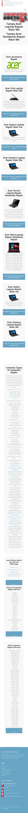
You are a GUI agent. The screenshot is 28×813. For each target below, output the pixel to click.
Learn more (4, 758)
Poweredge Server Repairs (15, 650)
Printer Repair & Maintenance (14, 447)
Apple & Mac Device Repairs (14, 574)
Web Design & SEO (14, 572)
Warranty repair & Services (14, 541)
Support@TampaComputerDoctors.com (12, 4)
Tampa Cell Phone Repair (14, 576)
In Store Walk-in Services (7, 770)
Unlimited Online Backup (15, 539)
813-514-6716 (7, 790)
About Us (3, 768)
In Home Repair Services (15, 395)
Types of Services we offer (14, 389)
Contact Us (14, 732)
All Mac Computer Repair (15, 422)
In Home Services (5, 773)
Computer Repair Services (14, 569)
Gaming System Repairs (14, 437)
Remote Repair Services (14, 393)
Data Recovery (14, 571)
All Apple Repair (15, 423)
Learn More (14, 584)
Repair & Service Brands (14, 403)
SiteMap (3, 775)
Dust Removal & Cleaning (15, 467)
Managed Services (14, 567)
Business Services (5, 771)
